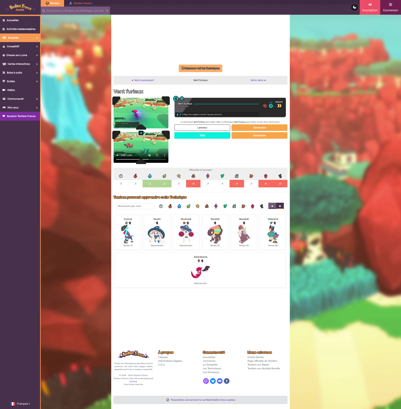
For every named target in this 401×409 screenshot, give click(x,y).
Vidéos (11, 90)
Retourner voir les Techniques (201, 68)
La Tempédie (210, 364)
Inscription (209, 357)
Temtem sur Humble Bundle (263, 368)
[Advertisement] (200, 41)
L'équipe (163, 357)
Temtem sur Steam (258, 364)
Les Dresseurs (211, 372)
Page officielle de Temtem (262, 360)
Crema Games (255, 357)
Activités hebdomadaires (20, 29)
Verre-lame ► (258, 80)
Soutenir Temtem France (21, 116)
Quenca (133, 381)
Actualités (12, 20)
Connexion (209, 360)
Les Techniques (212, 368)
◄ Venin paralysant (142, 80)
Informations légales (170, 360)
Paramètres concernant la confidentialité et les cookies (203, 399)
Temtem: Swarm (82, 3)
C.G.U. (161, 364)
